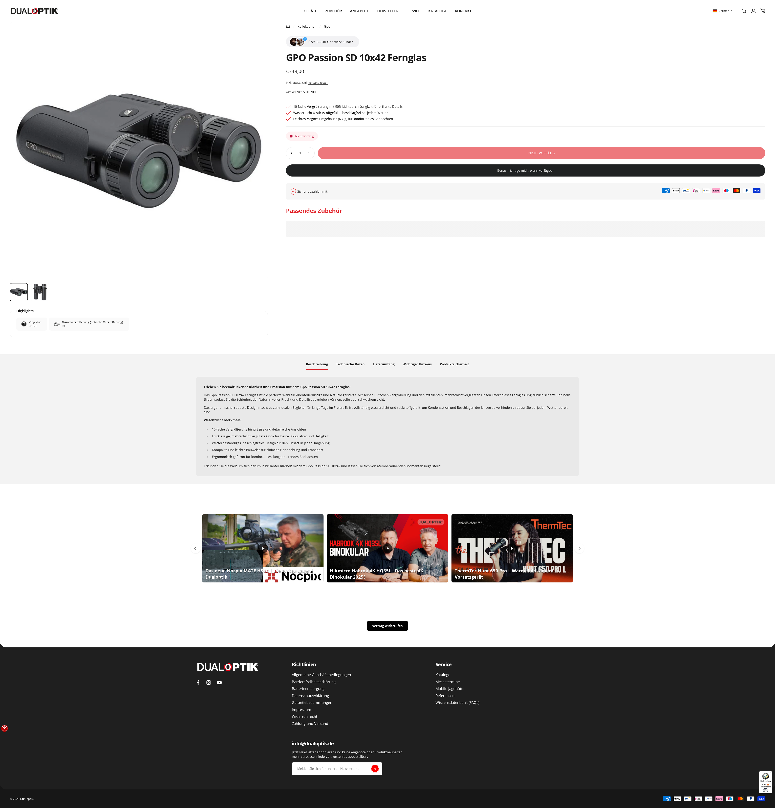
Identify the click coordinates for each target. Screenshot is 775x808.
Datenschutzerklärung (310, 695)
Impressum (301, 709)
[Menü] (770, 773)
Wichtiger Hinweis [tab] (417, 364)
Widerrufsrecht (304, 716)
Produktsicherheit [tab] (454, 364)
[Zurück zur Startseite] (288, 26)
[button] (723, 11)
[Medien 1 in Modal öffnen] (139, 151)
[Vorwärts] (257, 160)
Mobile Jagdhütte (450, 688)
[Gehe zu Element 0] (19, 292)
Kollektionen (306, 26)
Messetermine (448, 681)
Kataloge (443, 674)
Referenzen (445, 695)
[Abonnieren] (375, 769)
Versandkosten (318, 83)
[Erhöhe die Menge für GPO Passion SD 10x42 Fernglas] (309, 153)
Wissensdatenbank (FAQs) (457, 702)
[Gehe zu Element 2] (40, 292)
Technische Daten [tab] (350, 364)
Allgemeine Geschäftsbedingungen (321, 674)
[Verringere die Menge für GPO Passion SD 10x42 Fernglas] (290, 153)
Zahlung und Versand (310, 723)
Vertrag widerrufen (387, 626)
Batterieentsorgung (308, 688)
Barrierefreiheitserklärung (314, 681)
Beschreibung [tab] (317, 364)
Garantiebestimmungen (312, 702)
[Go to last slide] (196, 548)
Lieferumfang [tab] (384, 364)
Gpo (327, 26)
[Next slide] (579, 548)
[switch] (765, 790)
